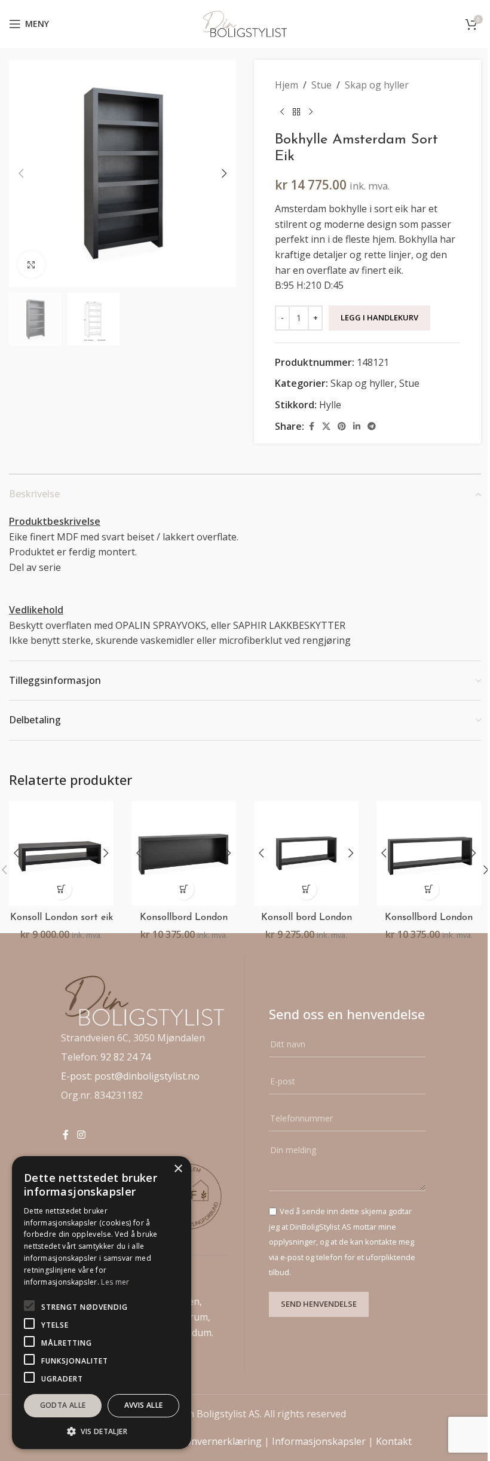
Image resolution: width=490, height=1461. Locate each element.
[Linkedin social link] (357, 426)
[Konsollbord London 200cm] (183, 853)
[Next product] (311, 112)
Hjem (286, 84)
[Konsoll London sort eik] (61, 853)
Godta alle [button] (63, 1405)
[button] (21, 173)
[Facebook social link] (311, 426)
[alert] (101, 1302)
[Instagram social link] (81, 1135)
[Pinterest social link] (342, 426)
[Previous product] (282, 112)
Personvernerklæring (213, 1441)
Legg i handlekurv (379, 317)
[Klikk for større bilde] (31, 264)
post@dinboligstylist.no (147, 1076)
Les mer (115, 1282)
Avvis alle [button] (143, 1405)
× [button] (177, 1168)
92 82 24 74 (125, 1056)
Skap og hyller (377, 84)
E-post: (77, 1076)
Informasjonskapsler (319, 1441)
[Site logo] (245, 22)
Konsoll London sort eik (61, 917)
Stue (321, 84)
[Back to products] (296, 112)
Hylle (330, 404)
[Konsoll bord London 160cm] (306, 853)
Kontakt (394, 1441)
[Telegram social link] (371, 426)
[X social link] (326, 426)
